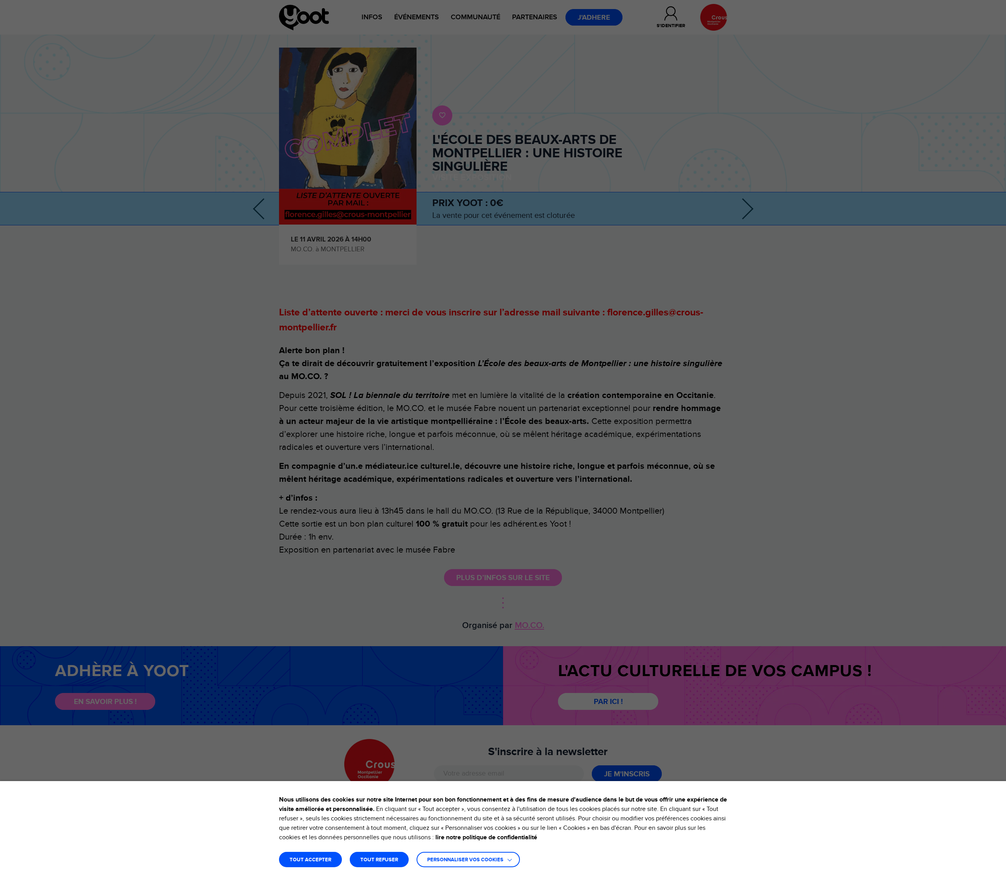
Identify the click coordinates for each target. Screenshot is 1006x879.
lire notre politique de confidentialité (486, 837)
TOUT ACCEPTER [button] (310, 859)
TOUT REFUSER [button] (379, 859)
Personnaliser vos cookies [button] (465, 859)
